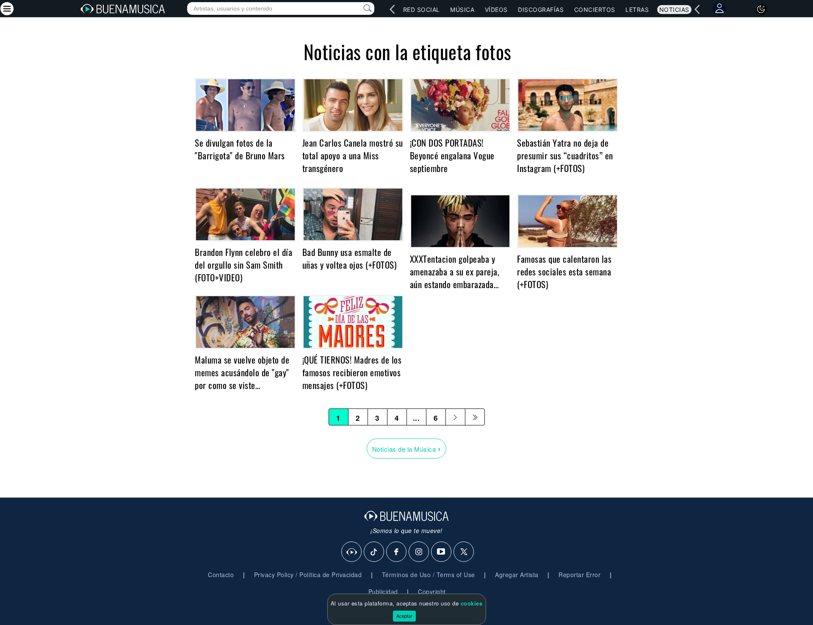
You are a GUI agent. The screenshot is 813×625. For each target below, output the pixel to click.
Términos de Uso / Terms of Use (428, 574)
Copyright (432, 591)
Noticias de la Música (406, 448)
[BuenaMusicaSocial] (352, 552)
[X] (464, 552)
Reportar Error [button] (579, 574)
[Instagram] (419, 552)
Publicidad (383, 591)
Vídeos (496, 9)
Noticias (674, 9)
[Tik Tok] (374, 552)
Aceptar (404, 615)
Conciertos (594, 9)
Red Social (421, 9)
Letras (637, 9)
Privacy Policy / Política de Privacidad (308, 574)
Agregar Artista (517, 574)
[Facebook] (397, 552)
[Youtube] (441, 552)
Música (462, 9)
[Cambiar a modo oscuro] (761, 9)
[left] (392, 9)
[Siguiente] (455, 416)
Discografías (541, 9)
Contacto (221, 574)
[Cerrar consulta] (358, 8)
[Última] (475, 416)
